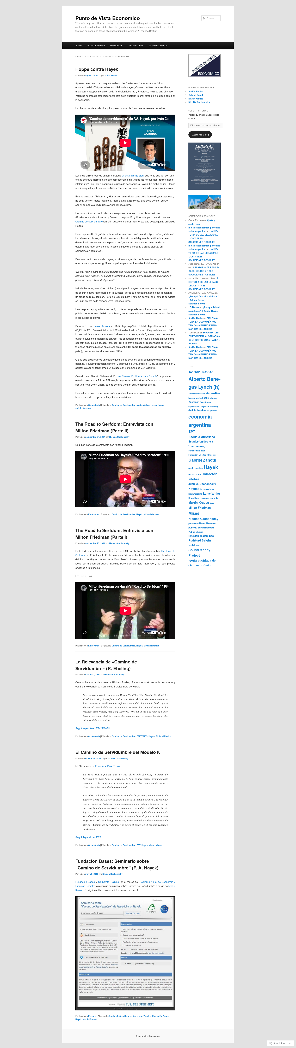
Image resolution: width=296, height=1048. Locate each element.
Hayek (154, 405)
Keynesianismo (207, 489)
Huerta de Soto (195, 474)
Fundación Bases (85, 882)
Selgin (206, 540)
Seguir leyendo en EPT (88, 837)
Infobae (193, 479)
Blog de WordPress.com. (148, 1036)
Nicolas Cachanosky (119, 436)
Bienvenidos (116, 45)
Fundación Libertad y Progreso (202, 455)
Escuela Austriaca (201, 436)
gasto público (143, 405)
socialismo (194, 545)
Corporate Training (108, 882)
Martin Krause (90, 1019)
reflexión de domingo (201, 536)
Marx (212, 503)
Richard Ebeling (163, 736)
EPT (138, 845)
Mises (193, 513)
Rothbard (194, 540)
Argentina (213, 393)
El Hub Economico (158, 45)
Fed (211, 441)
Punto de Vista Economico (107, 18)
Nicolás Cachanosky (199, 102)
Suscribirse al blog (200, 134)
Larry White (211, 493)
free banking (196, 446)
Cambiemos (205, 402)
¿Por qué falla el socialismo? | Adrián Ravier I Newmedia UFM (204, 300)
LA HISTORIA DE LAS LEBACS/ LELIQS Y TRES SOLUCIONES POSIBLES (203, 271)
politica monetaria (206, 527)
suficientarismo (83, 408)
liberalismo (194, 498)
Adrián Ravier (195, 91)
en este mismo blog (133, 175)
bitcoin (213, 397)
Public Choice (195, 531)
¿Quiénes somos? (96, 45)
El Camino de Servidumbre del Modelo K (117, 752)
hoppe (161, 405)
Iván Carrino (111, 75)
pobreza (192, 527)
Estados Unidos (198, 441)
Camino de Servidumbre (89, 221)
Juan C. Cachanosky (202, 484)
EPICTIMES (142, 736)
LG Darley (193, 307)
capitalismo (193, 406)
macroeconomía (209, 498)
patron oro (193, 523)
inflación (210, 473)
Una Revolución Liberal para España (136, 376)
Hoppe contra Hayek (96, 69)
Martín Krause (195, 98)
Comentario (94, 405)
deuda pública (210, 410)
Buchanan (193, 402)
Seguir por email (198, 111)
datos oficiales (102, 326)
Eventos (92, 1016)
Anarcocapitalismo (196, 393)
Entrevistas (94, 514)
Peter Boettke (207, 523)
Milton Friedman (151, 514)
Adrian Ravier (200, 372)
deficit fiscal (195, 410)
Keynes (193, 489)
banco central (195, 397)
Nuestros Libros (136, 45)
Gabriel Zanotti (196, 95)
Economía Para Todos (107, 766)
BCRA (206, 398)
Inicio (79, 45)
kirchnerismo (155, 845)
